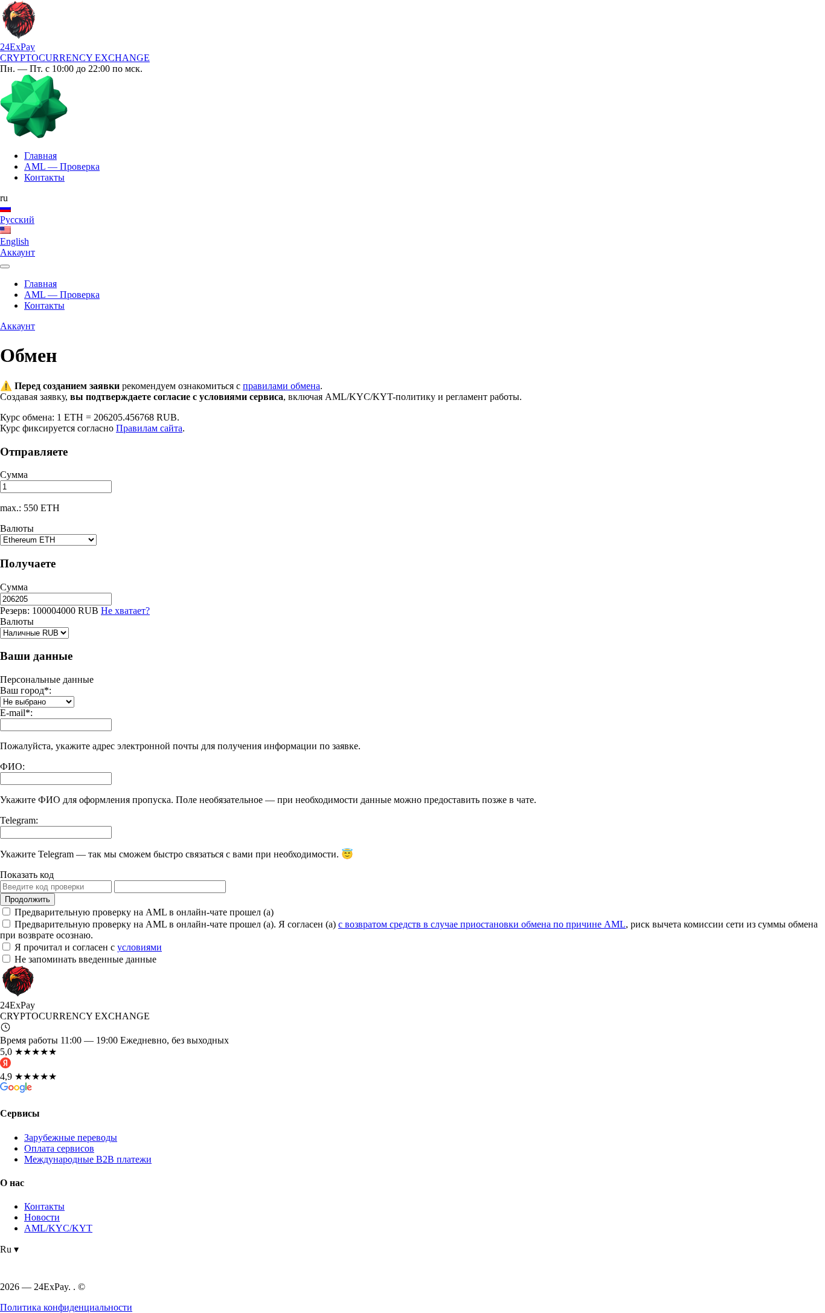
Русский (17, 220)
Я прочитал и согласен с (87, 947)
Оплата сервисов (59, 1148)
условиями (139, 947)
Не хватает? (125, 610)
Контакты (44, 1206)
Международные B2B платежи (88, 1159)
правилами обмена (281, 386)
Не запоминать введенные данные (84, 959)
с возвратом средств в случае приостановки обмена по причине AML (482, 924)
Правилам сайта (149, 428)
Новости (42, 1217)
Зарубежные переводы (70, 1137)
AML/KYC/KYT (58, 1228)
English (14, 241)
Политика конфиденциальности (66, 1307)
